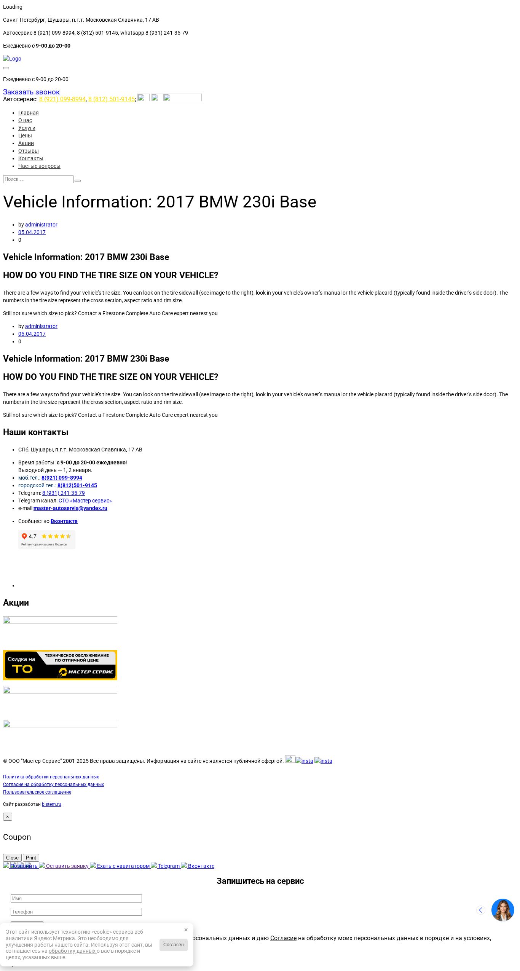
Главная (28, 113)
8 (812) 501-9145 (111, 99)
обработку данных (73, 951)
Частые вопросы (39, 166)
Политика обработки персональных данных (51, 777)
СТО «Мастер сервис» (85, 500)
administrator (41, 225)
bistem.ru (51, 804)
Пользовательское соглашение (37, 792)
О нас (25, 120)
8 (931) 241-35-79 (63, 493)
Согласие (283, 938)
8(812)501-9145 (77, 485)
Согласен (173, 944)
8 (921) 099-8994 (62, 99)
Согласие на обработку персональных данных (53, 784)
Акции (26, 143)
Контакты (30, 158)
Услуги (26, 128)
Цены (25, 135)
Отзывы (28, 151)
